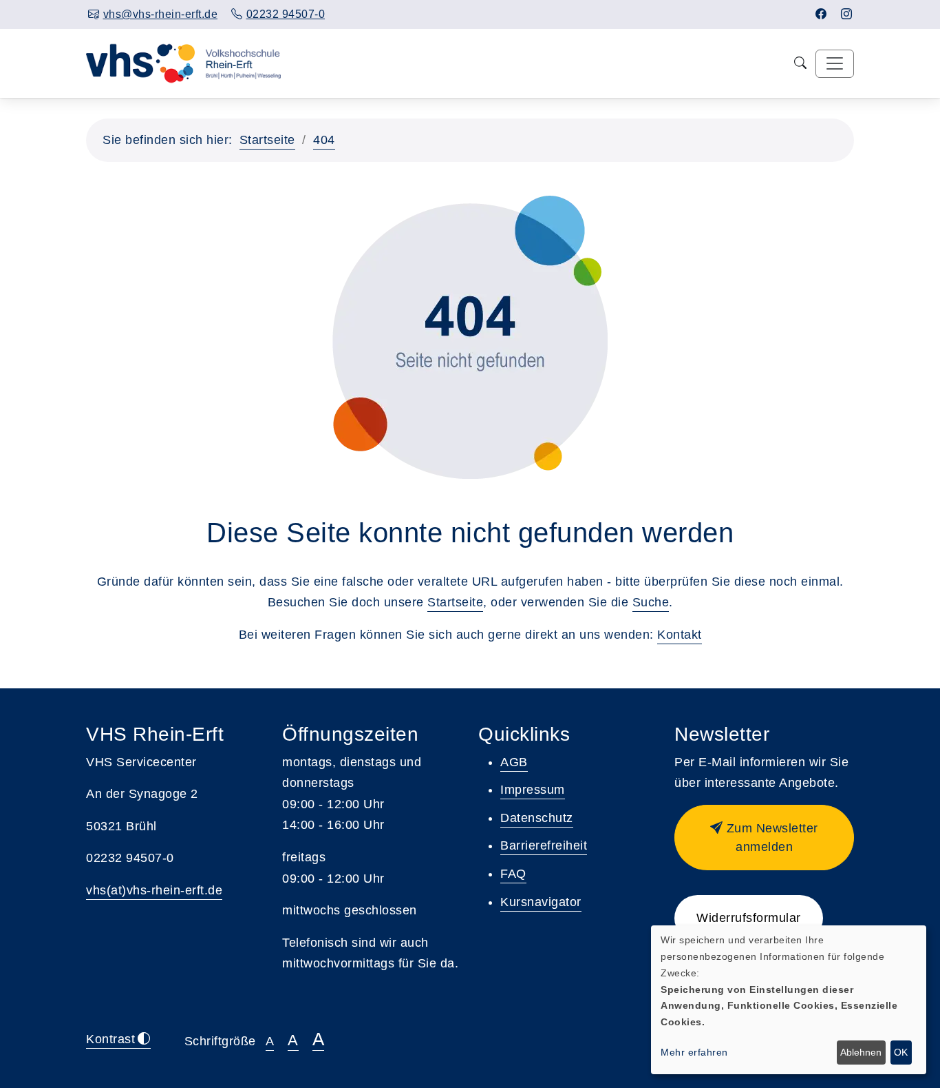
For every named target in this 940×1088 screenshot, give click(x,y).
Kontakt (679, 634)
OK (901, 1052)
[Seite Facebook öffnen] (821, 14)
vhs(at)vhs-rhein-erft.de (154, 890)
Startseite (267, 140)
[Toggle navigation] (834, 64)
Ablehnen (861, 1052)
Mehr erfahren (694, 1052)
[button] (764, 837)
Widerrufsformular (748, 918)
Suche (651, 602)
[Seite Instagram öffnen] (847, 14)
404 (324, 140)
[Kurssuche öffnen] (800, 64)
